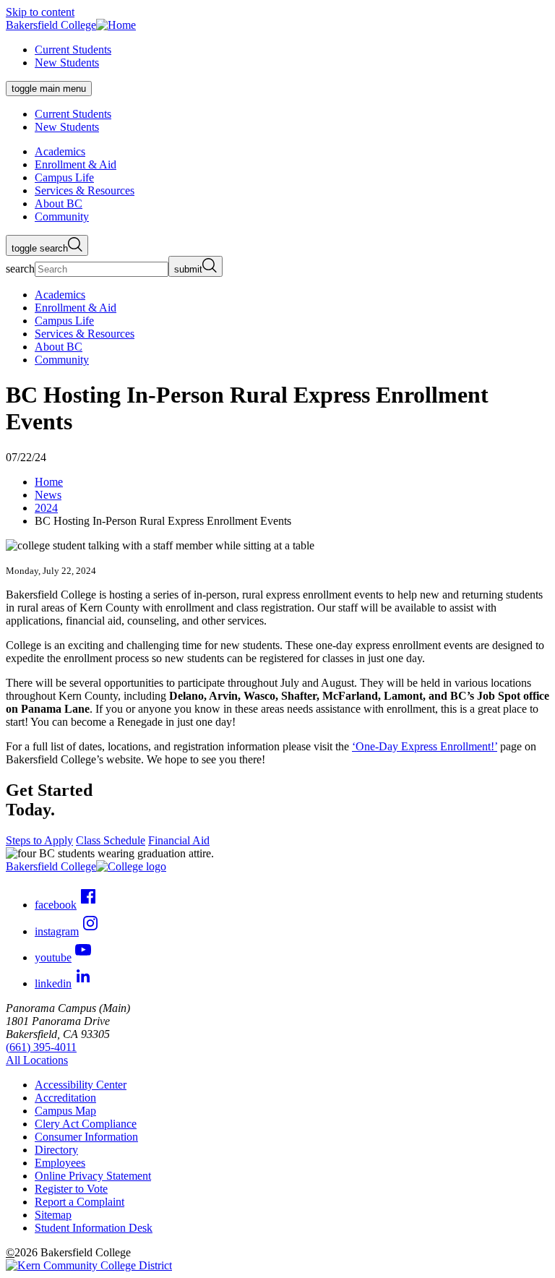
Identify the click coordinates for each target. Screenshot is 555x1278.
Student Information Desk (93, 1228)
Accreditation (65, 1098)
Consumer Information (86, 1137)
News (48, 495)
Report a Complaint (79, 1202)
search (20, 268)
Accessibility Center (80, 1084)
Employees (60, 1163)
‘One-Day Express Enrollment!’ (424, 746)
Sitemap (53, 1215)
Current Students (73, 49)
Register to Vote (71, 1189)
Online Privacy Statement (93, 1176)
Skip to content (40, 12)
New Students (67, 62)
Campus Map (65, 1111)
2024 (46, 508)
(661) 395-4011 (41, 1047)
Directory (56, 1150)
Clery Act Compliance (86, 1124)
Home (49, 482)
